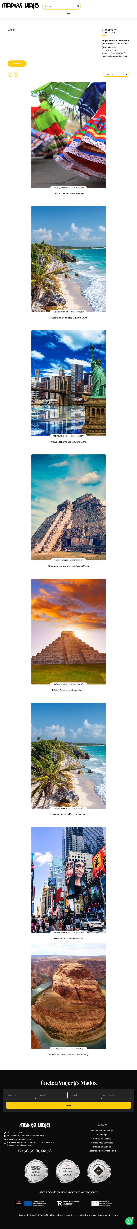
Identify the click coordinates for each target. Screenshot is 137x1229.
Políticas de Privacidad (102, 1130)
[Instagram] (20, 1151)
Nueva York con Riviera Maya (68, 938)
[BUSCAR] (78, 6)
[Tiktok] (32, 1151)
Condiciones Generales (102, 1142)
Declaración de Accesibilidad (102, 1151)
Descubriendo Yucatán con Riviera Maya (68, 566)
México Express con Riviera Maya (68, 690)
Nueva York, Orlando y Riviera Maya (68, 441)
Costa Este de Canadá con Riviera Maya (68, 814)
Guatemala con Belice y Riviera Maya (68, 317)
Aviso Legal (102, 1134)
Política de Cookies (102, 1138)
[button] (68, 14)
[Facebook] (26, 1151)
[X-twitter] (49, 1151)
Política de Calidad (102, 1146)
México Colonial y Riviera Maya (68, 193)
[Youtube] (43, 1151)
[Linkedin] (38, 1151)
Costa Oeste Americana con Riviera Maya (68, 1054)
